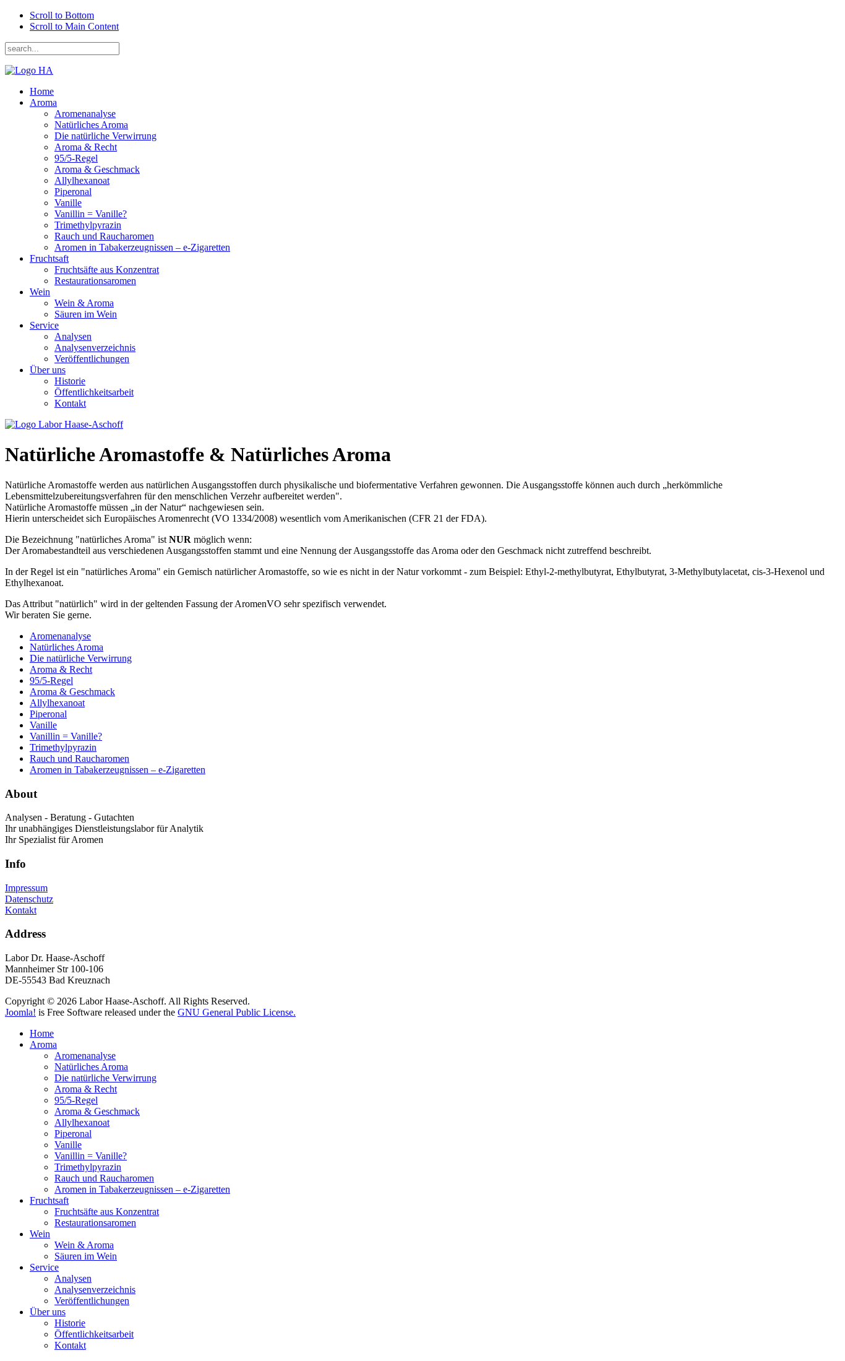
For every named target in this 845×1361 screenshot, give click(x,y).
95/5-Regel (76, 158)
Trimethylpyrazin (87, 225)
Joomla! (20, 1012)
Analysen (73, 336)
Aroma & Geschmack (97, 169)
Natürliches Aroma (91, 124)
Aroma (43, 102)
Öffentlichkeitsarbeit (94, 392)
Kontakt (70, 403)
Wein (40, 292)
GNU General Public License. (237, 1012)
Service (44, 325)
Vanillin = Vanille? (90, 214)
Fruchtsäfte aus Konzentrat (106, 269)
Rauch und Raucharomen (104, 236)
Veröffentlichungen (91, 358)
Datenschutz (29, 899)
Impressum (26, 888)
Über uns (48, 370)
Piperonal (73, 191)
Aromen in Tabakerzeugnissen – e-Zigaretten (142, 247)
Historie (69, 381)
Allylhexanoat (81, 180)
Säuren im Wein (85, 314)
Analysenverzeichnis (94, 347)
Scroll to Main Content (74, 26)
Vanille (68, 202)
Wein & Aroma (84, 303)
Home (42, 91)
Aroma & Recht (85, 147)
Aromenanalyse (85, 113)
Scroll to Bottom (62, 15)
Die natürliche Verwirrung (105, 136)
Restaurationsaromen (95, 280)
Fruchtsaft (49, 258)
